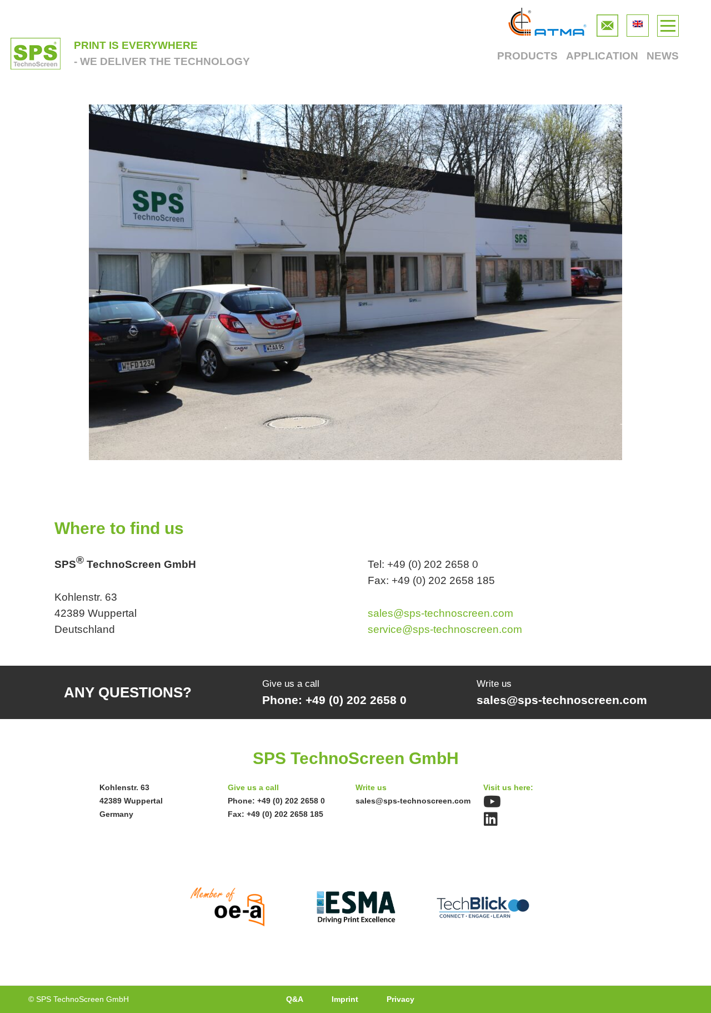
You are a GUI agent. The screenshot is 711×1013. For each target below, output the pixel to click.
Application (602, 56)
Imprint (345, 999)
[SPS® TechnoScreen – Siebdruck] (36, 53)
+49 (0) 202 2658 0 (291, 800)
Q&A (294, 999)
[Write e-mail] (608, 22)
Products (527, 56)
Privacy (400, 999)
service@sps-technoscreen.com (445, 629)
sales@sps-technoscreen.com (440, 613)
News (663, 56)
